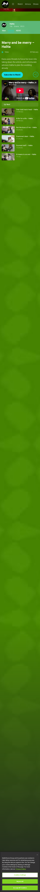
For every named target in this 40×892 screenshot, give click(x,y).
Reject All (20, 881)
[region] (20, 872)
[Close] (37, 854)
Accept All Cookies (20, 888)
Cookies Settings (20, 875)
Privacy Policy (21, 869)
